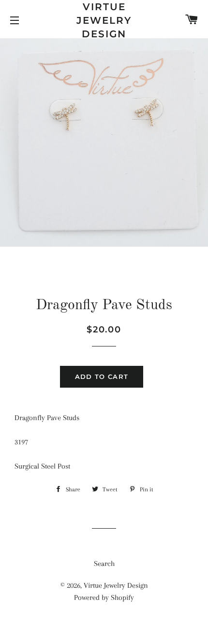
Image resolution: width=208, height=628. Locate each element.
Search (104, 563)
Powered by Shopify (104, 597)
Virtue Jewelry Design (104, 20)
